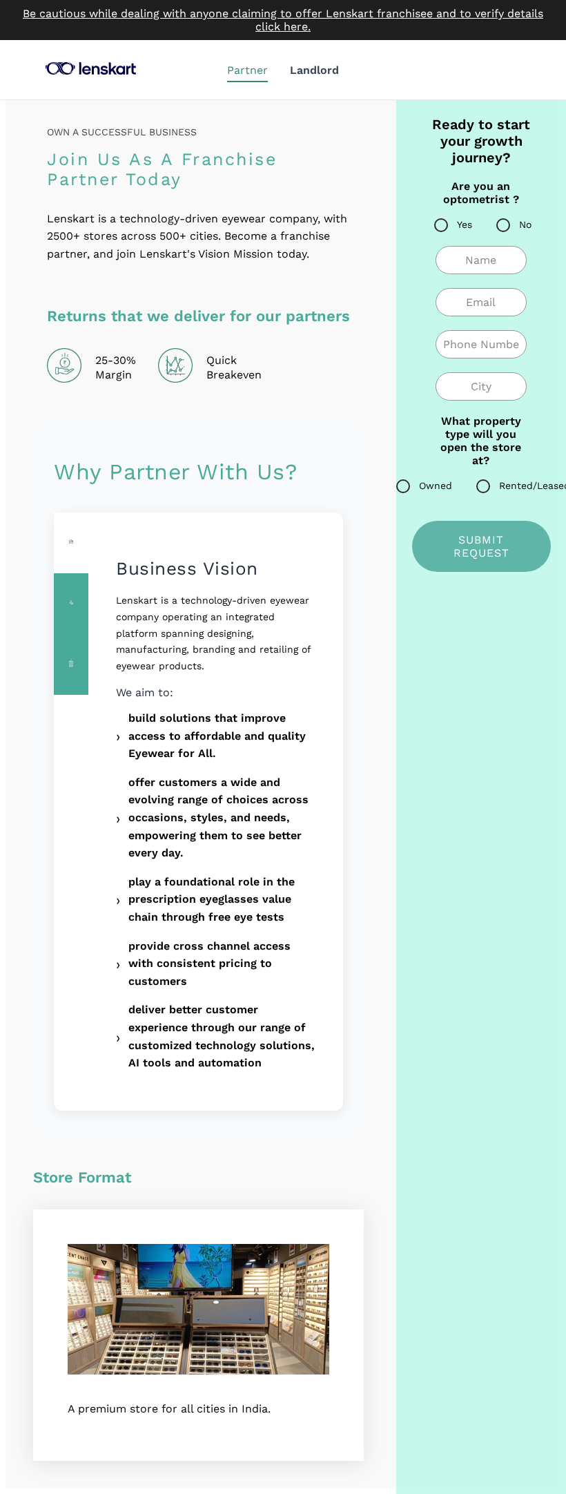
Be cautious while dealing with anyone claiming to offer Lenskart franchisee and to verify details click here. (283, 20)
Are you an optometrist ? (481, 193)
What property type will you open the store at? (480, 440)
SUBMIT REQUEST (481, 546)
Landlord (314, 70)
